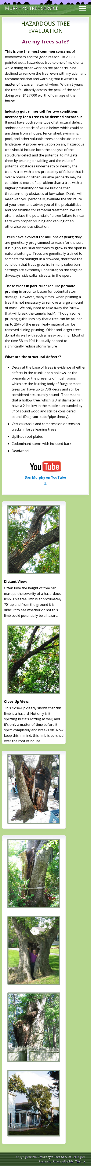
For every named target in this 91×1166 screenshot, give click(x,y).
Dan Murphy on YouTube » (45, 480)
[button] (82, 7)
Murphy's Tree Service (31, 8)
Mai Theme (77, 1161)
